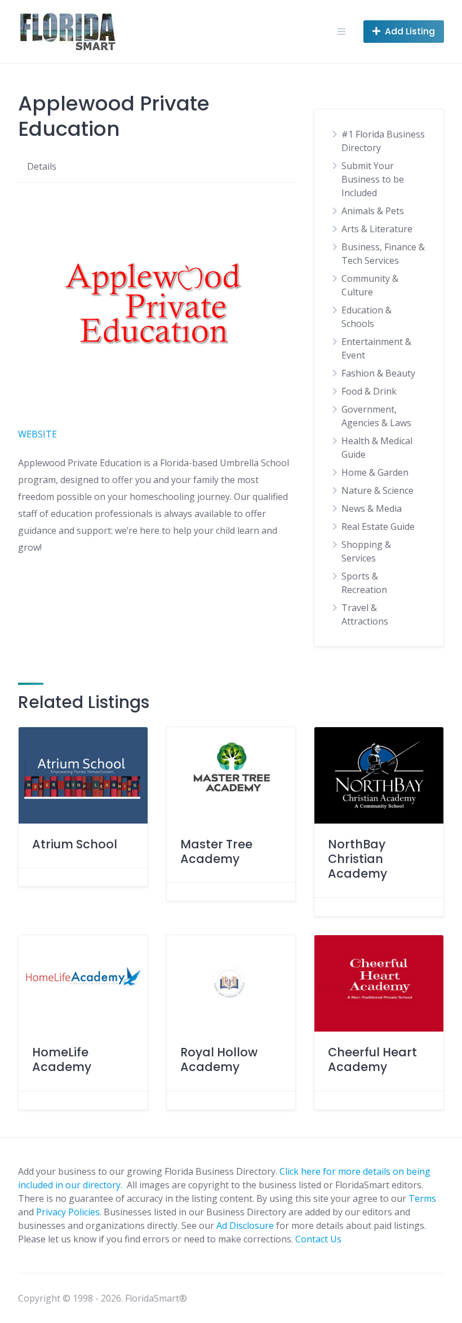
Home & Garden (374, 472)
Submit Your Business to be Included (372, 179)
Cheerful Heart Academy (372, 1059)
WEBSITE (37, 434)
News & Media (371, 508)
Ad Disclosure (245, 1225)
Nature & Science (377, 490)
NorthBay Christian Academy (357, 859)
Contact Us (318, 1239)
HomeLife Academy (61, 1059)
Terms (422, 1198)
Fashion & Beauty (378, 373)
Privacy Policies (68, 1212)
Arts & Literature (376, 229)
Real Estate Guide (378, 526)
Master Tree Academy (216, 851)
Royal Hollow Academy (218, 1059)
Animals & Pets (372, 211)
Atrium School (74, 844)
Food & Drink (369, 391)
